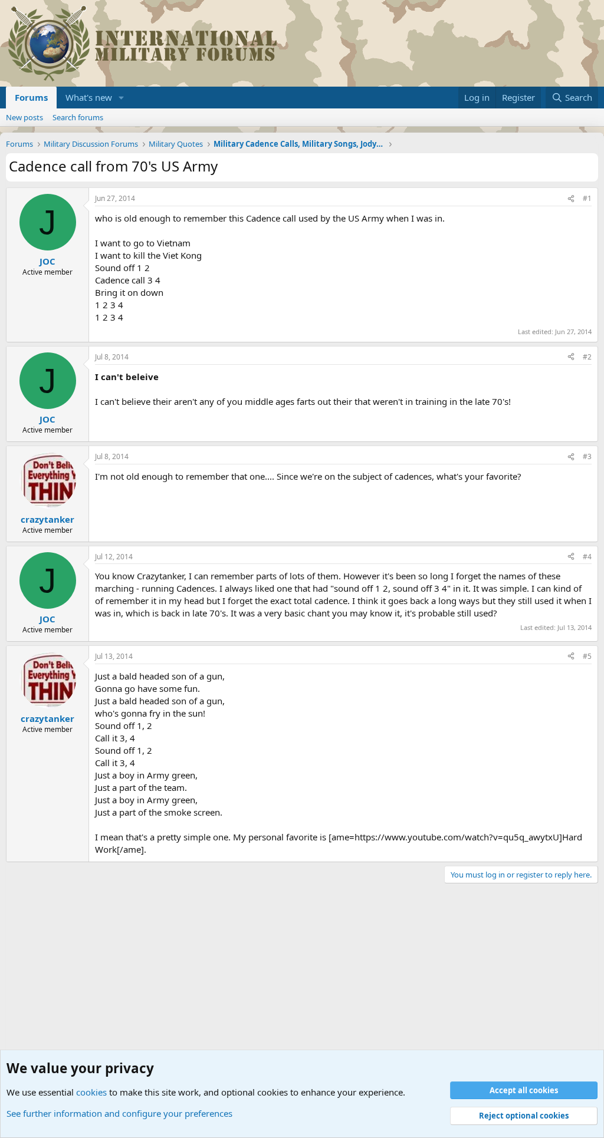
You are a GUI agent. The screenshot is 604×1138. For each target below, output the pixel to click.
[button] (121, 97)
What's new (88, 97)
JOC (47, 261)
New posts (24, 117)
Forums (31, 97)
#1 (587, 198)
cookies (91, 1092)
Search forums (77, 117)
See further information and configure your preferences (119, 1113)
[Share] (571, 199)
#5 (587, 656)
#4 (587, 557)
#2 (587, 357)
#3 (587, 456)
